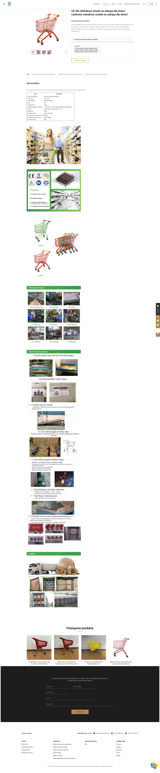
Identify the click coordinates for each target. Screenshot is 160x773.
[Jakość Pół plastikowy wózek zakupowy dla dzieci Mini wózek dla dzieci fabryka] (39, 647)
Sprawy (118, 752)
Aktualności (119, 750)
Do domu (96, 4)
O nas (120, 4)
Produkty (105, 4)
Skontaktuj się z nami (27, 752)
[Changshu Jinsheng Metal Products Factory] (9, 4)
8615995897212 (118, 733)
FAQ (86, 744)
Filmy (113, 4)
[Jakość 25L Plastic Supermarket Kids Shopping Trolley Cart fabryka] (93, 647)
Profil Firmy (25, 744)
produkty (118, 747)
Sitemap (118, 755)
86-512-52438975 (133, 733)
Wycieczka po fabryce (132, 4)
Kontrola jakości (26, 750)
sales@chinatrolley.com (103, 733)
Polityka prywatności (106, 766)
